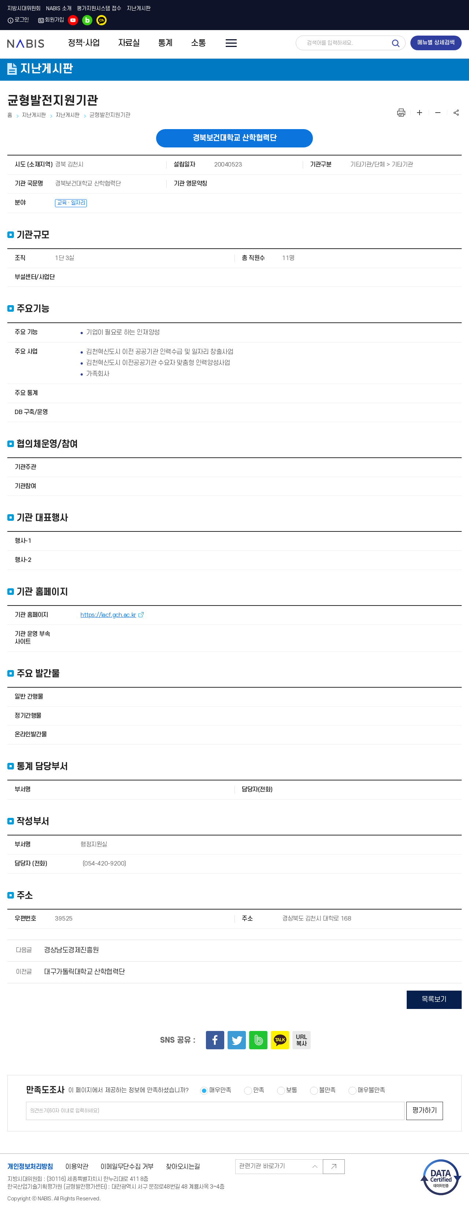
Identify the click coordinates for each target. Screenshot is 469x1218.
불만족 (327, 1090)
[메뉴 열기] (229, 42)
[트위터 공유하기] (237, 1040)
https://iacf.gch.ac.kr (108, 615)
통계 (165, 43)
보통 (291, 1090)
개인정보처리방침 (30, 1167)
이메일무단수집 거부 (127, 1166)
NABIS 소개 (58, 8)
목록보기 (434, 999)
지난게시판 (139, 8)
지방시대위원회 (24, 8)
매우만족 (220, 1090)
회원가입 (54, 20)
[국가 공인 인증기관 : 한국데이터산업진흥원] (441, 1162)
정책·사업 (84, 43)
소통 (198, 43)
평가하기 (424, 1111)
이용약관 (76, 1166)
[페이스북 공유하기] (215, 1040)
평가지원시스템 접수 (99, 8)
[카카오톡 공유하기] (280, 1040)
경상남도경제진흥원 (71, 950)
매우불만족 (371, 1090)
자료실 (129, 43)
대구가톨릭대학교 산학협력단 (84, 972)
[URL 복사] (301, 1040)
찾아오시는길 (183, 1166)
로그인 (22, 20)
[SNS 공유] (456, 112)
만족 (258, 1090)
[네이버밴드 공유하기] (258, 1040)
